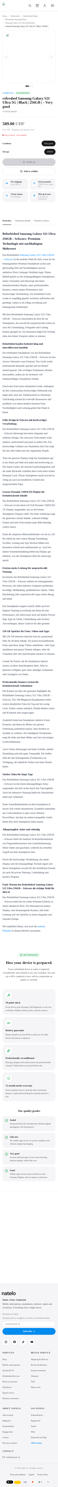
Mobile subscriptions (11, 1365)
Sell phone (6, 1387)
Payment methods (38, 1370)
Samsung (8, 93)
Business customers (10, 1398)
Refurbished (15, 16)
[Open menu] (52, 5)
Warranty (35, 1376)
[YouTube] (31, 1342)
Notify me (31, 162)
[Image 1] (27, 86)
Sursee (33, 1426)
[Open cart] (37, 5)
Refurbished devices (10, 1376)
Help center (36, 1387)
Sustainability (8, 1426)
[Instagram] (5, 1342)
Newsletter (10, 1314)
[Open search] (30, 5)
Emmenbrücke (37, 1415)
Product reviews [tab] (41, 221)
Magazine (6, 1420)
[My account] (44, 5)
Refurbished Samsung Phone (16, 19)
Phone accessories (9, 1381)
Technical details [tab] (22, 221)
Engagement (7, 1432)
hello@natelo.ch (13, 1457)
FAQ (33, 1381)
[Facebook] (14, 1342)
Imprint (31, 1475)
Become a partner (9, 1443)
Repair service (8, 1393)
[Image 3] (32, 86)
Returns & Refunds (39, 1365)
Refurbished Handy (30, 16)
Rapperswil (35, 1420)
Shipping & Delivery (39, 1359)
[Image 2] (30, 86)
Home (4, 16)
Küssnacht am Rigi (39, 1437)
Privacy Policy (42, 1475)
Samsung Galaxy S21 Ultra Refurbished (20, 23)
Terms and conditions (18, 1475)
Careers (5, 1437)
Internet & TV (8, 1370)
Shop (4, 1359)
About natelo (7, 1415)
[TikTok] (23, 1342)
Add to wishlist (31, 171)
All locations (36, 1443)
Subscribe (27, 1331)
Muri (33, 1432)
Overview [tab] (6, 221)
